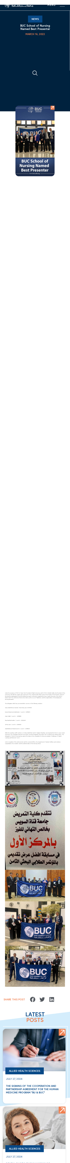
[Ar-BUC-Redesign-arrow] (53, 108)
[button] (33, 999)
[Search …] (35, 74)
